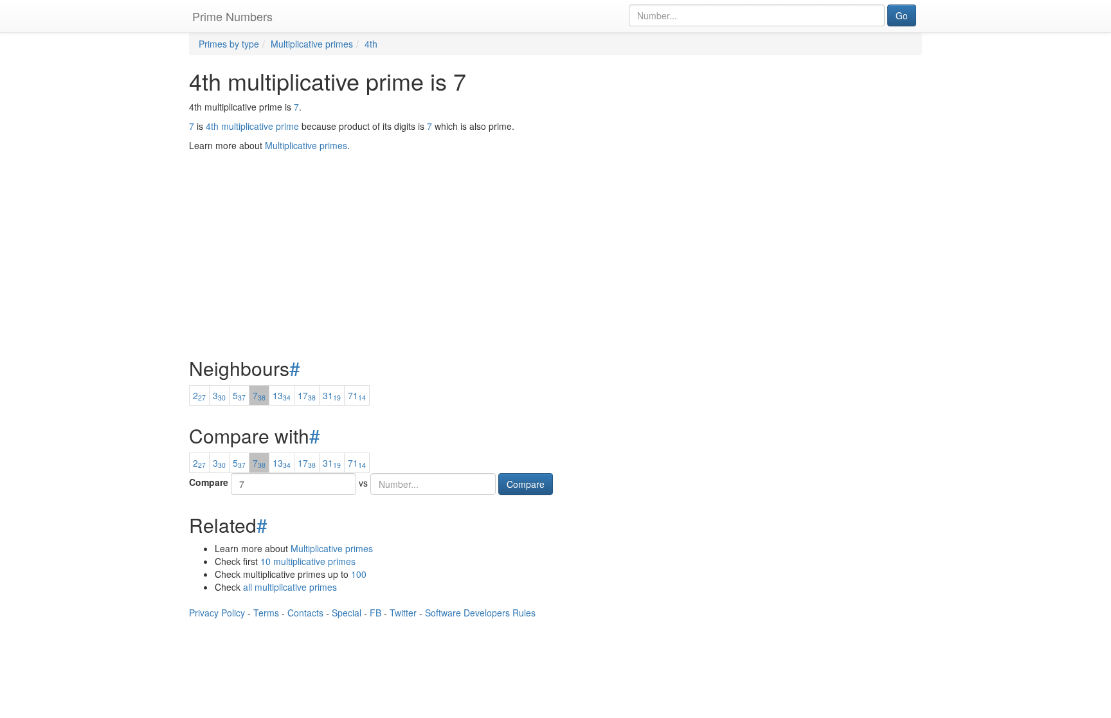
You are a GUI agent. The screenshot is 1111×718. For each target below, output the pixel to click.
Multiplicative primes (332, 548)
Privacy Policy (217, 612)
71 (357, 395)
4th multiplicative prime (252, 126)
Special (346, 612)
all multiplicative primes (290, 586)
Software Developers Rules (480, 612)
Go (902, 15)
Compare (208, 482)
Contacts (305, 612)
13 (282, 395)
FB (375, 612)
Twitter (403, 612)
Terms (266, 612)
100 (358, 574)
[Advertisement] (555, 222)
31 (332, 395)
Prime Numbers (232, 16)
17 (307, 395)
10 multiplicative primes (308, 561)
